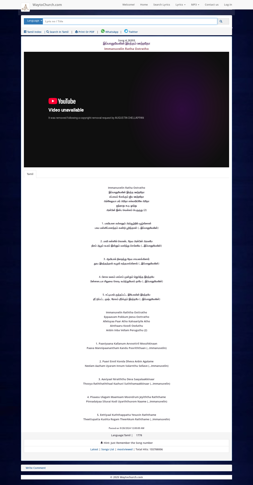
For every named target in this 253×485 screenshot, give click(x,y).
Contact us (212, 4)
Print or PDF (86, 32)
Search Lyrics (161, 4)
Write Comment (36, 468)
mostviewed (125, 449)
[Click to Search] (221, 21)
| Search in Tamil (56, 32)
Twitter (133, 32)
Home (144, 4)
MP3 (194, 4)
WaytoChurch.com (47, 4)
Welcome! (128, 4)
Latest (94, 449)
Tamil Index (33, 32)
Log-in (228, 4)
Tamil (30, 174)
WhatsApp (111, 32)
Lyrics (180, 4)
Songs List (107, 449)
